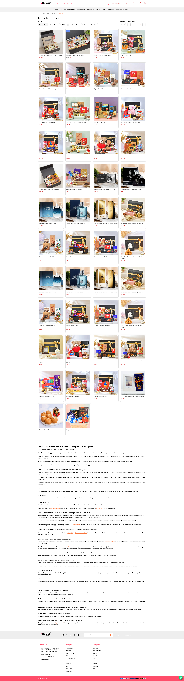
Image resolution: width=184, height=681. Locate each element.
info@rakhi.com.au (45, 659)
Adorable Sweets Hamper (72, 396)
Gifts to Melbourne (72, 547)
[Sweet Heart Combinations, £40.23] (106, 383)
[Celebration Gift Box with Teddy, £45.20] (133, 142)
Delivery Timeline (70, 653)
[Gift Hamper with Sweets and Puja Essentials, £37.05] (133, 210)
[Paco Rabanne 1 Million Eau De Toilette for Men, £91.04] (106, 210)
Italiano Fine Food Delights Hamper (75, 55)
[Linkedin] (78, 635)
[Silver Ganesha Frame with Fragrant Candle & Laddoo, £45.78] (133, 243)
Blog (67, 666)
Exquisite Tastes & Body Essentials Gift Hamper (51, 55)
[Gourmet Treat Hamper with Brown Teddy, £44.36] (133, 347)
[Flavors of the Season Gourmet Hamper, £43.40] (51, 176)
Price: (93, 25)
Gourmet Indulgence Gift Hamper (102, 256)
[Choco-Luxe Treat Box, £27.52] (133, 75)
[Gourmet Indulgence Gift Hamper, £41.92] (106, 243)
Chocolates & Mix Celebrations (74, 189)
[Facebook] (59, 635)
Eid (72, 532)
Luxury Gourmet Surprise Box (73, 256)
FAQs (67, 656)
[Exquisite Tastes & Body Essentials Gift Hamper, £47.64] (51, 42)
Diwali (69, 532)
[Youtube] (74, 635)
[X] (67, 635)
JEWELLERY (119, 9)
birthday (79, 453)
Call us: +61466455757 (46, 654)
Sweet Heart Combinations (100, 396)
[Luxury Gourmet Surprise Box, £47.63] (78, 243)
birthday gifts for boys (109, 541)
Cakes (103, 9)
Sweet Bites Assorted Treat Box (47, 256)
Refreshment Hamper (71, 89)
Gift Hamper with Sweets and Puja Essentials (132, 223)
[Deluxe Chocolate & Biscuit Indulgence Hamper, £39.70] (51, 75)
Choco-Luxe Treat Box (126, 89)
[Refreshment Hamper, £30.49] (78, 75)
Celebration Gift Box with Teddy (129, 156)
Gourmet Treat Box (126, 55)
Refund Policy (69, 650)
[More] (74, 9)
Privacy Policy (69, 661)
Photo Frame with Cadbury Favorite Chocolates (132, 396)
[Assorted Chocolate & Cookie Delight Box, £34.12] (78, 109)
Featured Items (43, 24)
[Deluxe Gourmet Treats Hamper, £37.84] (51, 109)
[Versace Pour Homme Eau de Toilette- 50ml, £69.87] (78, 210)
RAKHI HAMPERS (69, 9)
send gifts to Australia (58, 623)
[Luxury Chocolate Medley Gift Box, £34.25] (78, 142)
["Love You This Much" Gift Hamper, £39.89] (106, 142)
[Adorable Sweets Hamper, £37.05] (78, 383)
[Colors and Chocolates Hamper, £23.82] (51, 383)
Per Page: (122, 21)
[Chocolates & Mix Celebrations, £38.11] (78, 176)
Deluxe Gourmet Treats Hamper (47, 122)
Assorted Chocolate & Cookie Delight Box (76, 122)
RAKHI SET (58, 9)
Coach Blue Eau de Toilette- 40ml (47, 223)
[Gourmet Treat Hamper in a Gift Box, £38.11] (106, 347)
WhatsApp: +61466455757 (47, 656)
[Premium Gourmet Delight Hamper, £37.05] (106, 42)
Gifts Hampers (81, 9)
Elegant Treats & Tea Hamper (101, 89)
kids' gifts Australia (55, 508)
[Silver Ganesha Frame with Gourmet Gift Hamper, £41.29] (51, 347)
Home (39, 14)
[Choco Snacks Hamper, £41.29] (106, 109)
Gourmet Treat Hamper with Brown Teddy (131, 361)
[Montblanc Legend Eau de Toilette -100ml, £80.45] (106, 176)
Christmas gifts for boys (81, 532)
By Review (85, 24)
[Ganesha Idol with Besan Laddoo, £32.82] (51, 416)
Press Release (69, 648)
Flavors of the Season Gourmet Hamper (49, 189)
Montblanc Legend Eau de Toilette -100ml (104, 189)
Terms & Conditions (71, 658)
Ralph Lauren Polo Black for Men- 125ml (131, 189)
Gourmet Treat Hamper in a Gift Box (103, 361)
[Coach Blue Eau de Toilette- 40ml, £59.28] (51, 210)
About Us (68, 663)
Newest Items (53, 24)
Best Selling (63, 24)
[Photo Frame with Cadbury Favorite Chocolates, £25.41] (133, 383)
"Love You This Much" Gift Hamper (102, 156)
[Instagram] (63, 635)
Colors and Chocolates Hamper (46, 396)
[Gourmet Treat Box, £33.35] (133, 42)
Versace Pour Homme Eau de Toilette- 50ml (77, 223)
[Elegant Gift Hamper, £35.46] (78, 416)
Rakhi (97, 9)
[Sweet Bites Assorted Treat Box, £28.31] (51, 243)
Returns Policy (69, 668)
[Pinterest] (71, 635)
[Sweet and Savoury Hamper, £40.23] (51, 142)
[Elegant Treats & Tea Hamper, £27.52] (106, 75)
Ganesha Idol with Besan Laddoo (47, 430)
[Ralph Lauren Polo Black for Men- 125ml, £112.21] (133, 176)
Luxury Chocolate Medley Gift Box (74, 156)
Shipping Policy (69, 671)
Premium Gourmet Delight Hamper (102, 55)
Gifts (126, 9)
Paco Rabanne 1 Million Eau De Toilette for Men (106, 223)
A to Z (71, 24)
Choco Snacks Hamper (99, 122)
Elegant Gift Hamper (71, 430)
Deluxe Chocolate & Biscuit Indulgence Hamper (50, 89)
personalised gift (77, 524)
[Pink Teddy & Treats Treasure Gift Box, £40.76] (133, 109)
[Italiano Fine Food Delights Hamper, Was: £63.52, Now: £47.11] (78, 42)
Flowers (110, 9)
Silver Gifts (90, 9)
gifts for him (99, 508)
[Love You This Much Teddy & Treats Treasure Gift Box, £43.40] (78, 347)
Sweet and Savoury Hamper (46, 156)
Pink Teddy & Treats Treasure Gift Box (130, 122)
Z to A (77, 24)
